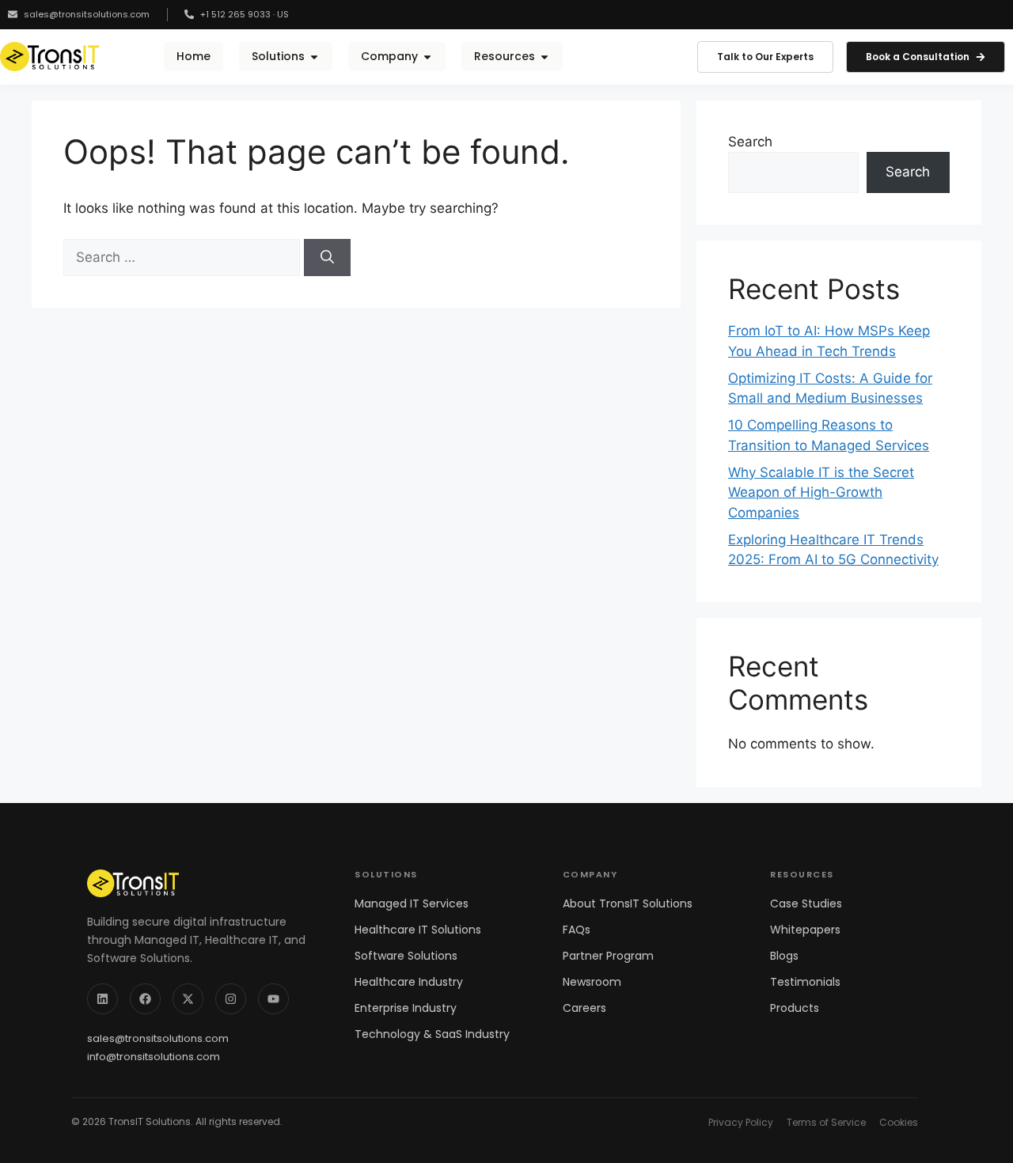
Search (750, 142)
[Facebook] (145, 998)
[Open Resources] (544, 56)
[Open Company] (427, 56)
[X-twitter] (188, 998)
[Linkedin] (102, 998)
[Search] (327, 258)
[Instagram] (230, 998)
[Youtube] (273, 998)
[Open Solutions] (314, 56)
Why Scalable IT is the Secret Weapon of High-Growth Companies (821, 492)
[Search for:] (183, 257)
